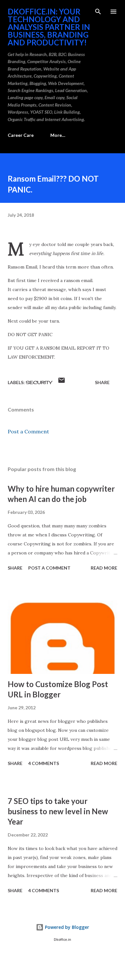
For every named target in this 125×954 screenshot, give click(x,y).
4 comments (43, 763)
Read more (104, 568)
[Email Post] (61, 382)
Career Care (21, 135)
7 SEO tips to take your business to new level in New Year (58, 811)
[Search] (98, 11)
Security (39, 382)
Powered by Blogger (66, 927)
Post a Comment (28, 431)
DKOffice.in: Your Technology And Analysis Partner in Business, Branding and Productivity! (49, 27)
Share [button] (102, 382)
